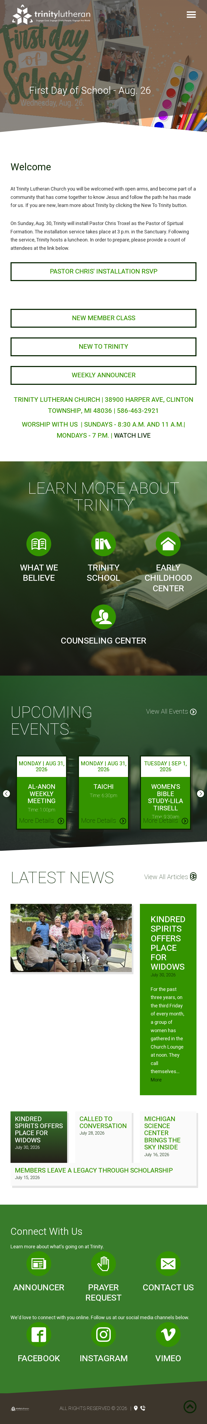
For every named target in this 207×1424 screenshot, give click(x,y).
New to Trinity (103, 346)
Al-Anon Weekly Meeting (41, 794)
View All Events (167, 711)
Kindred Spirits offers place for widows (168, 943)
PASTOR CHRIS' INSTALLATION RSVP (103, 271)
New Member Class (103, 318)
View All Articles (166, 877)
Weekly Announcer (104, 375)
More (156, 1080)
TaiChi (104, 787)
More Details (37, 820)
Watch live (132, 435)
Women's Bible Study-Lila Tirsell (165, 797)
